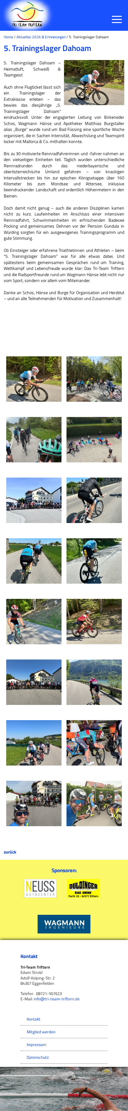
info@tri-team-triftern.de (57, 999)
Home (8, 36)
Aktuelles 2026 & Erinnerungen (41, 36)
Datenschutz (38, 1057)
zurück (10, 852)
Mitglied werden (41, 1032)
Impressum (36, 1044)
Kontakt (33, 1019)
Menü (117, 20)
